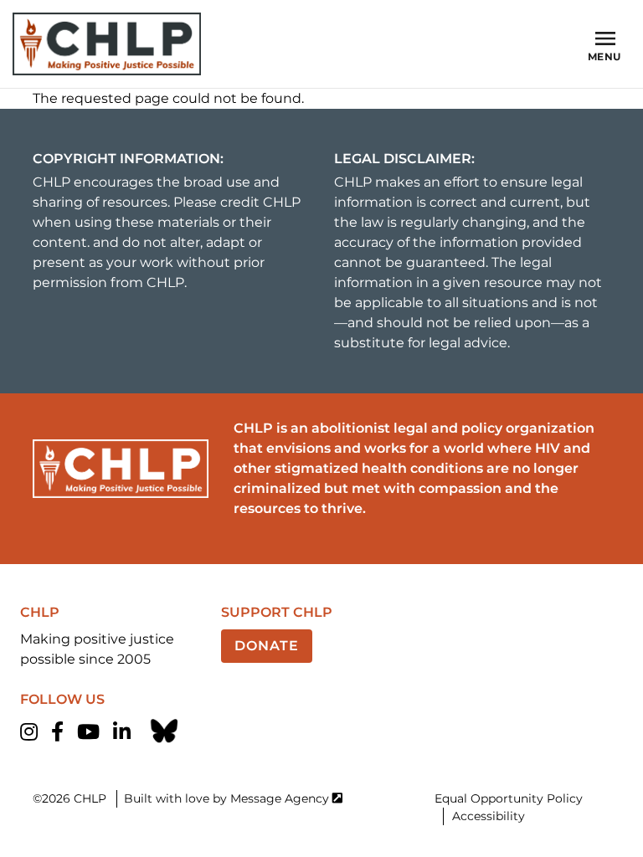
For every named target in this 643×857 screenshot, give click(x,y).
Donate (266, 646)
